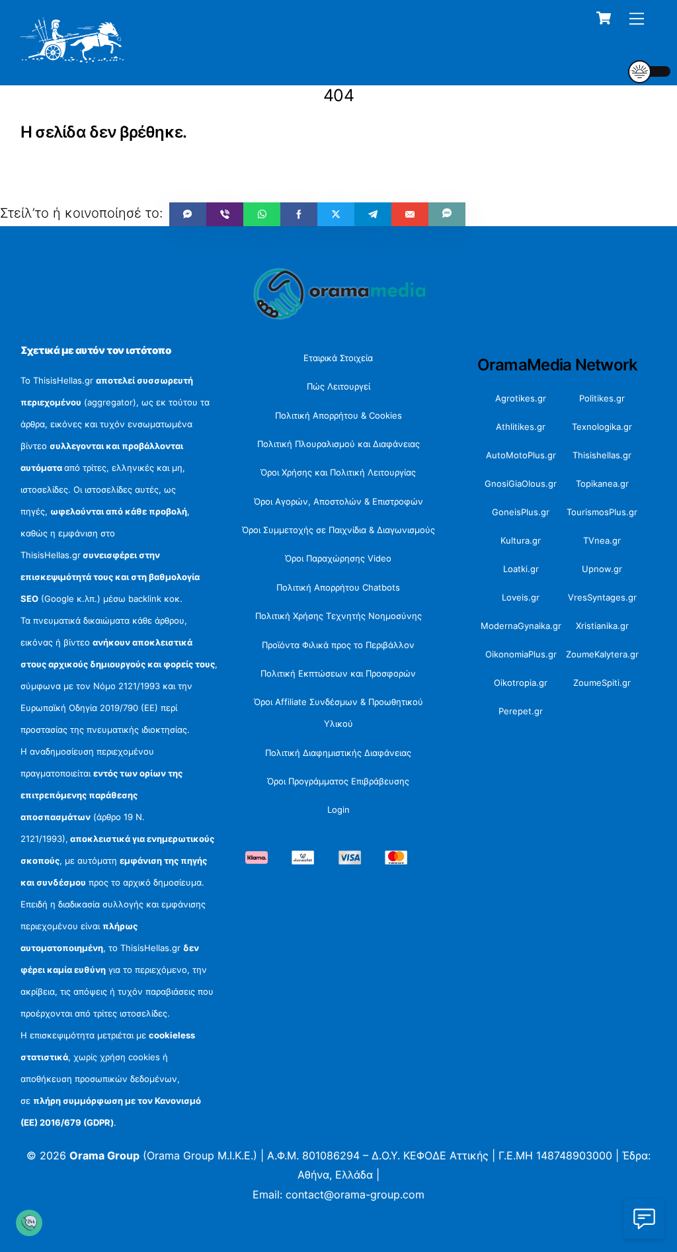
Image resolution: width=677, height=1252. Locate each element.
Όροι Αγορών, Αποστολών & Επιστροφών (338, 501)
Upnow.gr (602, 568)
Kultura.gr (520, 540)
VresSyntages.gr (602, 597)
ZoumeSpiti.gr (602, 682)
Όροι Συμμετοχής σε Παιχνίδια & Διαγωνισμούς (338, 529)
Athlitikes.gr (520, 426)
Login (338, 809)
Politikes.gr (602, 398)
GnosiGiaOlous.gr (521, 483)
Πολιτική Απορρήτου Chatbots (338, 587)
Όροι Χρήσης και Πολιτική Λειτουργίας (338, 472)
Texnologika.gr (602, 426)
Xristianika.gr (602, 625)
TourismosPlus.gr (602, 512)
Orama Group (104, 1155)
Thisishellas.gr (602, 455)
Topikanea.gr (602, 483)
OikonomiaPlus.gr (521, 654)
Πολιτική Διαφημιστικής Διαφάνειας (338, 752)
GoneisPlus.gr (520, 512)
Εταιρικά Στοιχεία (338, 358)
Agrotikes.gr (520, 398)
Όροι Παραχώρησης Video (338, 558)
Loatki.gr (521, 568)
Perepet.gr (520, 711)
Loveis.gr (520, 597)
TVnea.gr (602, 540)
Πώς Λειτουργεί (338, 386)
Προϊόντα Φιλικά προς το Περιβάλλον (338, 645)
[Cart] (603, 18)
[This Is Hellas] (72, 58)
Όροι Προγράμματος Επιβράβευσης (338, 781)
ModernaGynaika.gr (521, 625)
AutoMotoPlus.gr (521, 455)
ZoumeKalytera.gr (602, 654)
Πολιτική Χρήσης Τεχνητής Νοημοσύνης (338, 615)
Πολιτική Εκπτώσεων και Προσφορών (338, 673)
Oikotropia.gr (520, 682)
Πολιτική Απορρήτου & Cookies (338, 415)
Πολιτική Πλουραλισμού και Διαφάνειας (338, 443)
